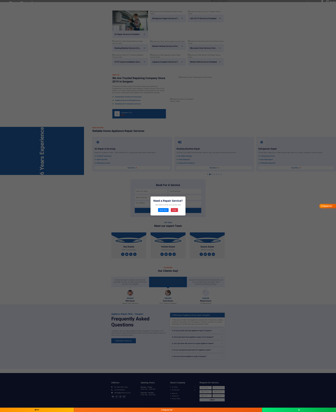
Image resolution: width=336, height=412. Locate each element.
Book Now (163, 210)
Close (174, 210)
